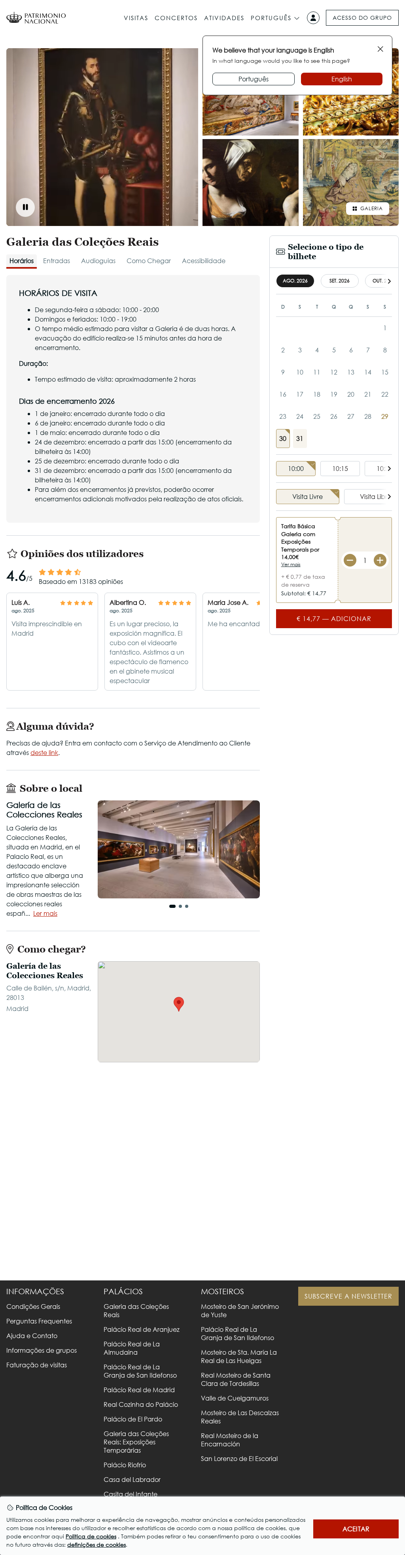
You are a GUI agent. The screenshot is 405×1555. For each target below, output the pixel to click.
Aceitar (356, 1529)
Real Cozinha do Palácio (141, 1404)
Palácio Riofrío (125, 1465)
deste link (44, 752)
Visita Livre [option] (307, 496)
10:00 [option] (296, 468)
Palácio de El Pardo (133, 1419)
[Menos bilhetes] (350, 560)
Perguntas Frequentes (39, 1321)
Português (271, 18)
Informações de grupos (41, 1350)
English (341, 79)
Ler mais (45, 913)
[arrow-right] (389, 281)
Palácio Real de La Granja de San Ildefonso (140, 1371)
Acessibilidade (203, 260)
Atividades (224, 18)
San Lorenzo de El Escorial (239, 1458)
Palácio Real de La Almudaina (132, 1348)
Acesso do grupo (362, 17)
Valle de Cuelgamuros (235, 1398)
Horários (21, 260)
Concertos (176, 18)
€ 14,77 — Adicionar (334, 618)
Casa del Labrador (132, 1479)
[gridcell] (283, 438)
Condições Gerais (33, 1306)
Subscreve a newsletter (348, 1296)
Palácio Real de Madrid (139, 1390)
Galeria (371, 208)
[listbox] (334, 469)
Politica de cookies (91, 1536)
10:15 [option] (340, 468)
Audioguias (98, 260)
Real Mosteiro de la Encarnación (229, 1439)
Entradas (56, 260)
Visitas (136, 18)
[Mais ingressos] (380, 560)
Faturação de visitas (36, 1365)
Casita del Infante (130, 1494)
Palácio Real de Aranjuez (142, 1329)
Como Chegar (149, 260)
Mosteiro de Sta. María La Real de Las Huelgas (239, 1356)
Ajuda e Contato (31, 1335)
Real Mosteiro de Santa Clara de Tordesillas (236, 1379)
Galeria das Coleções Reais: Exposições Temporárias (136, 1441)
